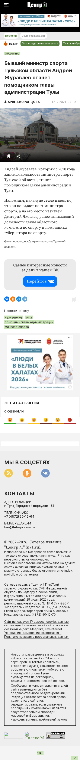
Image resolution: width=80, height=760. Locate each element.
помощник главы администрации (29, 322)
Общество (12, 53)
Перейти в (37, 281)
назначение (13, 317)
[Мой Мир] (18, 299)
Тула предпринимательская (40, 43)
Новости (11, 35)
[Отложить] (8, 156)
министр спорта (17, 327)
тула (28, 317)
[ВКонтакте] (6, 299)
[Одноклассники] (12, 299)
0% (10, 420)
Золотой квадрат (33, 35)
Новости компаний (26, 658)
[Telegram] (24, 299)
